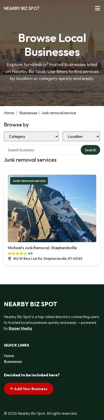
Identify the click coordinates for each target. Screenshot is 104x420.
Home (9, 112)
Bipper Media (20, 328)
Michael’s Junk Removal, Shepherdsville (42, 247)
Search (90, 149)
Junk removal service (29, 181)
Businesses (28, 112)
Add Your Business (30, 388)
